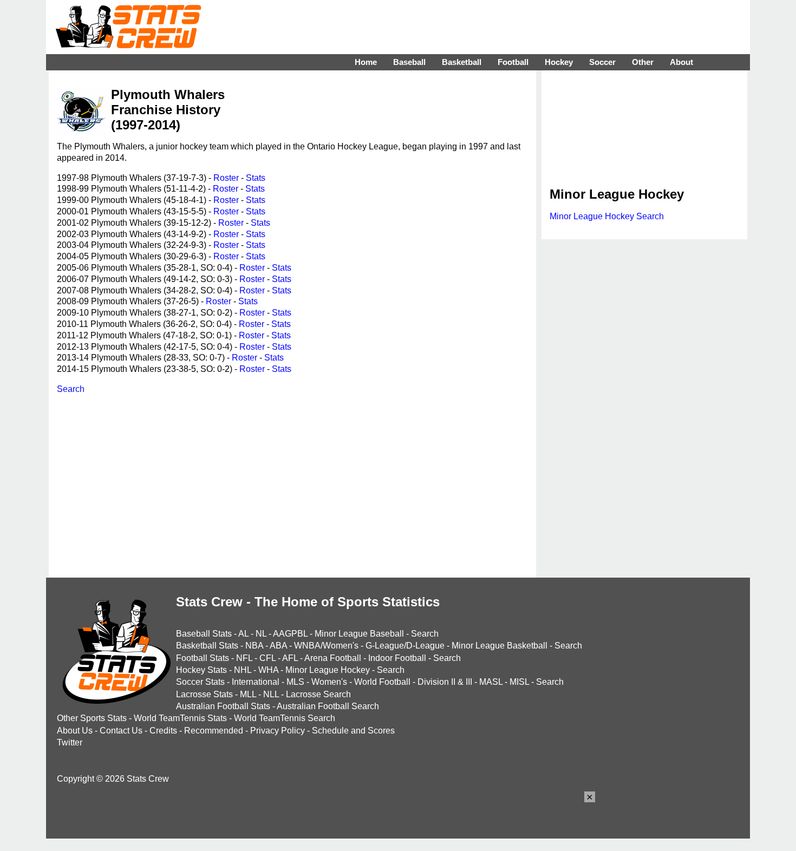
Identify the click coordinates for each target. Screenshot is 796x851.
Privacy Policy (277, 730)
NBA (254, 645)
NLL (271, 694)
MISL (519, 681)
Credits (163, 730)
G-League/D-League (405, 645)
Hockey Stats (201, 670)
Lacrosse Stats (204, 694)
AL (243, 633)
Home (366, 62)
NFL (244, 658)
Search (70, 389)
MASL (491, 681)
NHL (242, 670)
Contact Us (121, 730)
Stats (255, 177)
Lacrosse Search (318, 694)
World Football (382, 681)
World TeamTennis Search (284, 718)
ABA (278, 645)
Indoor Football (397, 658)
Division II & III (444, 681)
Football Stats (202, 658)
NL (261, 633)
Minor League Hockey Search (607, 216)
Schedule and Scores (353, 730)
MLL (248, 694)
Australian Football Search (328, 706)
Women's (329, 681)
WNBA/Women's (326, 645)
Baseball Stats (204, 633)
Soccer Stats (200, 681)
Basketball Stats (207, 645)
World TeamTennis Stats (180, 718)
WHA (268, 670)
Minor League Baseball (359, 633)
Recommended (213, 730)
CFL (267, 658)
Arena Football (332, 658)
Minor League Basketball (499, 645)
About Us (75, 730)
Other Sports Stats (92, 718)
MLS (295, 681)
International (255, 681)
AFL (290, 658)
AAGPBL (290, 633)
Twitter (69, 742)
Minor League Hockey (327, 670)
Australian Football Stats (223, 706)
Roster (226, 177)
